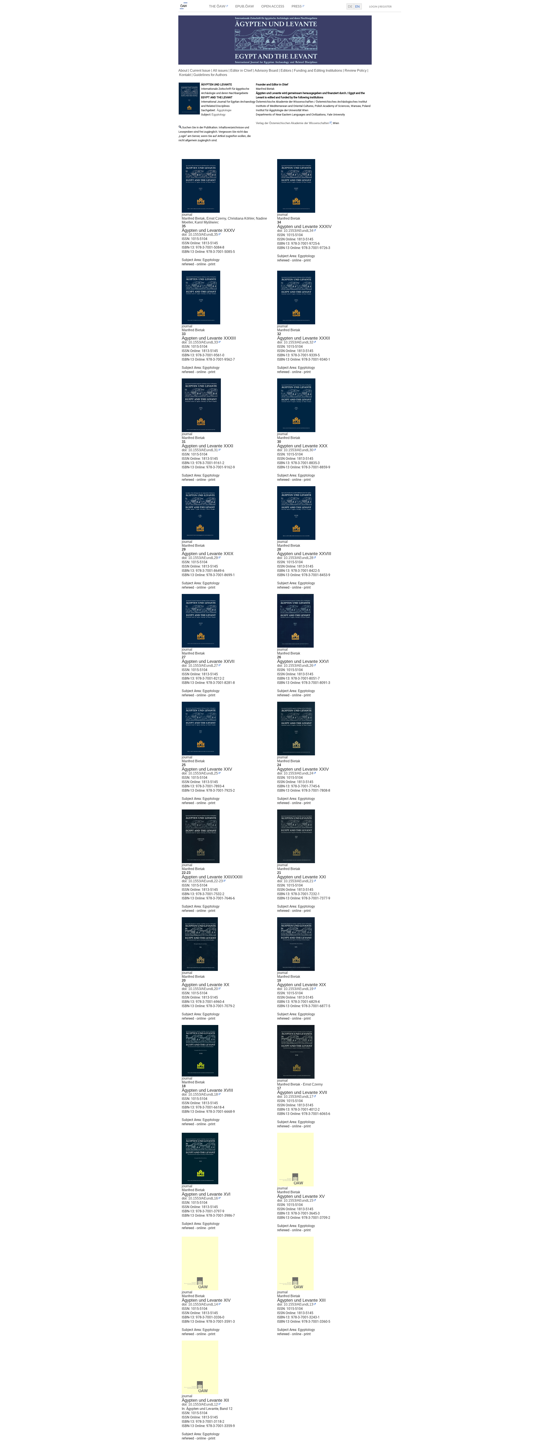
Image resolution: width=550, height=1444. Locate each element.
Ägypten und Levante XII (205, 1400)
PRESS (297, 6)
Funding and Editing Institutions (318, 70)
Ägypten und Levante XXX (302, 445)
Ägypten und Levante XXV (207, 769)
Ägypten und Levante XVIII (207, 1090)
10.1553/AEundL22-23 (205, 881)
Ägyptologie (224, 110)
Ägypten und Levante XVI (206, 1194)
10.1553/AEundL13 (298, 1304)
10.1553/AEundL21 (298, 881)
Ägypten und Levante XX (205, 984)
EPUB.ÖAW (244, 6)
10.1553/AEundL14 (202, 1304)
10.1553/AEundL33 (202, 342)
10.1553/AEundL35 (202, 234)
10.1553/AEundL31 (202, 450)
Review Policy (356, 70)
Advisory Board (266, 70)
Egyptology (219, 114)
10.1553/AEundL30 (298, 450)
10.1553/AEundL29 (202, 558)
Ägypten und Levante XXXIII (209, 338)
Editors (286, 70)
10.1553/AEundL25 (202, 773)
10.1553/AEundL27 (202, 665)
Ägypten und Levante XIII (301, 1300)
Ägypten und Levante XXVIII (304, 553)
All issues (220, 70)
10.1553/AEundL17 (298, 1096)
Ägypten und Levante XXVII (208, 661)
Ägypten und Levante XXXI (207, 445)
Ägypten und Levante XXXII (303, 338)
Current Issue (200, 70)
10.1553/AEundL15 (298, 1200)
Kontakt (185, 75)
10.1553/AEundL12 (202, 1404)
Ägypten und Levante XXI (301, 877)
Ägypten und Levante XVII (302, 1092)
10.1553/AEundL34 (298, 230)
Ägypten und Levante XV (301, 1196)
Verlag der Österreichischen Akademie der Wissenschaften (292, 123)
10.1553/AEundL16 (202, 1198)
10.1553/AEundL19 (298, 989)
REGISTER (385, 6)
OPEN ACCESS (272, 6)
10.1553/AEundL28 (298, 558)
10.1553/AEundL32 (298, 342)
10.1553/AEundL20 (202, 989)
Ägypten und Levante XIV (206, 1300)
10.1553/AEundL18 (202, 1094)
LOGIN (373, 6)
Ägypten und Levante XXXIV (304, 226)
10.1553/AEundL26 (298, 665)
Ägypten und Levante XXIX (207, 553)
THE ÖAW (217, 6)
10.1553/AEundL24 (298, 773)
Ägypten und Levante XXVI (303, 661)
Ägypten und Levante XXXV (208, 230)
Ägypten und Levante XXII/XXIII (212, 877)
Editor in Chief (241, 70)
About (182, 70)
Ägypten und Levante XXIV (303, 769)
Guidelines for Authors (210, 75)
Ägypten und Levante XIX (301, 984)
